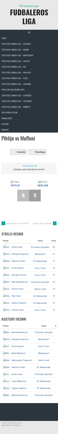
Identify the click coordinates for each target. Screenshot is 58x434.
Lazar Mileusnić (19, 381)
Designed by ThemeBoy (11, 425)
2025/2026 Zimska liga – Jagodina (16, 83)
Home (3, 38)
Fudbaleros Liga (29, 16)
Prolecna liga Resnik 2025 (12, 89)
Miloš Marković (19, 353)
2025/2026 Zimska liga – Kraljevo (16, 72)
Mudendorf (40, 254)
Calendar (21, 152)
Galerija (5, 123)
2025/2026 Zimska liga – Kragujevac (17, 55)
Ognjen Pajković (19, 388)
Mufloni (43, 185)
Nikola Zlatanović (20, 395)
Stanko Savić (18, 310)
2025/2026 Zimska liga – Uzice (14, 78)
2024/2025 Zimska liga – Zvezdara (16, 101)
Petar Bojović (18, 268)
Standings (40, 152)
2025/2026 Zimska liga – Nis (13, 66)
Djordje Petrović (19, 275)
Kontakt (5, 129)
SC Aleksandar (40, 261)
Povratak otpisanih (40, 247)
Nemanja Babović (20, 282)
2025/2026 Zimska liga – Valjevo (15, 61)
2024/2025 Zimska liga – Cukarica (16, 95)
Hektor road (40, 289)
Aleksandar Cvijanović (22, 360)
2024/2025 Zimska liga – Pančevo (15, 106)
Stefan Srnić (18, 289)
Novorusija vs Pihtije (44, 223)
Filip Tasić (16, 296)
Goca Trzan (40, 268)
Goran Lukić (17, 247)
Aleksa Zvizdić (18, 261)
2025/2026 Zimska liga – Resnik (15, 49)
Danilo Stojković (19, 303)
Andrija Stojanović (20, 254)
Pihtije (15, 185)
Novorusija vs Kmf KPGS (15, 223)
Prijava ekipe (6, 118)
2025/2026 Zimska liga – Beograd (16, 43)
